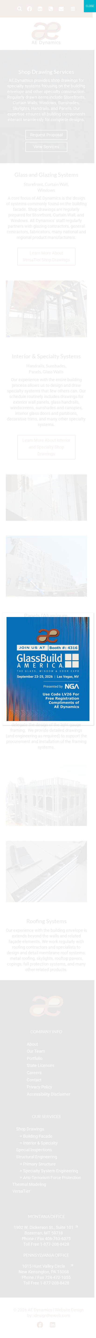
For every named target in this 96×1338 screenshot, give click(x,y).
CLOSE (90, 6)
